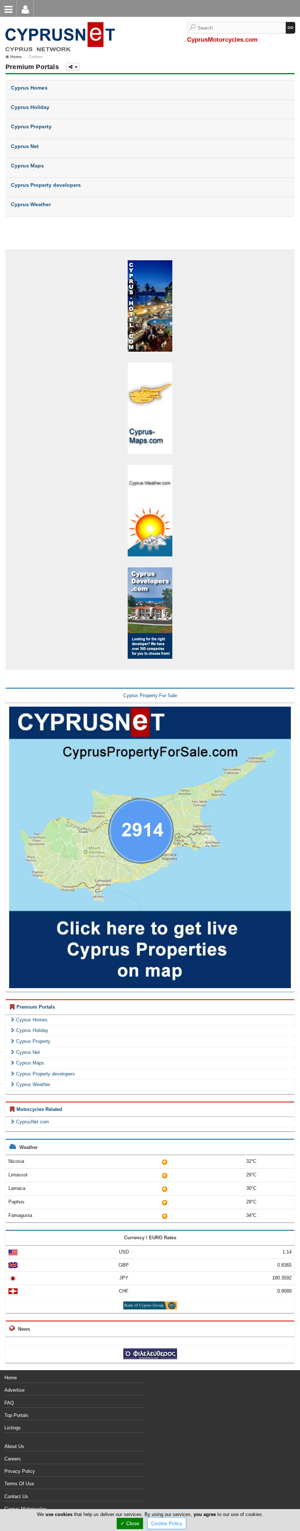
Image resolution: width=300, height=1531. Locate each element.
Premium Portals (35, 1007)
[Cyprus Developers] (150, 612)
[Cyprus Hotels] (150, 305)
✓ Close (129, 1523)
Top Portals (16, 1415)
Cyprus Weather (33, 1084)
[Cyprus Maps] (150, 408)
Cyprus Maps (30, 1063)
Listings (12, 1427)
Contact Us (16, 1496)
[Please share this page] (73, 67)
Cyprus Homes (32, 1019)
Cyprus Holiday (32, 1030)
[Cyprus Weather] (150, 510)
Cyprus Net (28, 1052)
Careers (12, 1459)
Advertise (14, 1390)
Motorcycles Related (39, 1109)
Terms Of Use (19, 1483)
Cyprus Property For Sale (150, 695)
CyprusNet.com (32, 1121)
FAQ (9, 1403)
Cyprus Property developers (45, 1074)
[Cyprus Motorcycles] (59, 25)
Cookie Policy (166, 1523)
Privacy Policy (19, 1471)
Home (10, 1377)
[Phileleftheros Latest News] (150, 1353)
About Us (14, 1446)
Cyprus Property (33, 1041)
